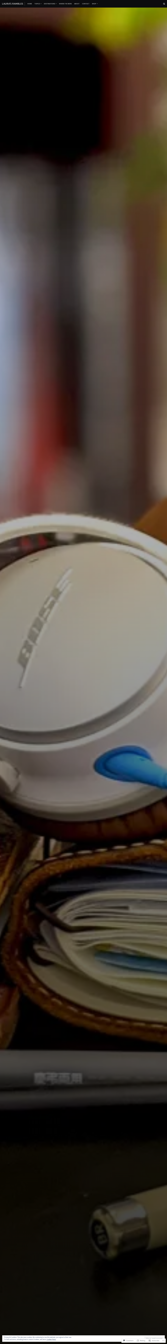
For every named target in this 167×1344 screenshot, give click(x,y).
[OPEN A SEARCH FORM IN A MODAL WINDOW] (164, 4)
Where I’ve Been (65, 4)
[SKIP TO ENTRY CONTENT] (83, 715)
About (76, 4)
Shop (94, 4)
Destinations (49, 4)
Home (29, 4)
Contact (85, 4)
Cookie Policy (51, 1339)
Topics (37, 4)
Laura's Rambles (12, 3)
